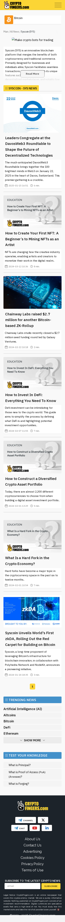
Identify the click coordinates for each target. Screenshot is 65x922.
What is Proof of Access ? (27, 774)
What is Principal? (20, 765)
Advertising (32, 851)
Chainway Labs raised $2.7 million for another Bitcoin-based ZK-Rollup (28, 320)
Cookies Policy (33, 858)
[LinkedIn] (47, 828)
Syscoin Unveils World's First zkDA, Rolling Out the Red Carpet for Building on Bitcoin (30, 638)
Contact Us (32, 845)
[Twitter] (43, 820)
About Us (32, 839)
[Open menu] (58, 5)
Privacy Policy (32, 864)
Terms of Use (32, 870)
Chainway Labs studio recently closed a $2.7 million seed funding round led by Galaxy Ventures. (32, 340)
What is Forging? (19, 783)
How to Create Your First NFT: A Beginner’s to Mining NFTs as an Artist (32, 239)
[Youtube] (34, 828)
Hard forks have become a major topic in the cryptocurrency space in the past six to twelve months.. (31, 578)
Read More (32, 73)
